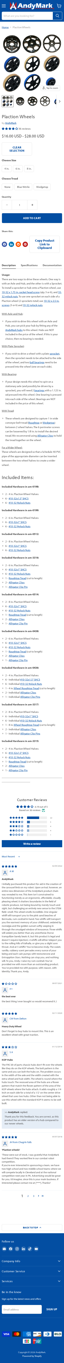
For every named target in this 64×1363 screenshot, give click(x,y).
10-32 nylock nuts (32, 305)
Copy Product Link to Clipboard (44, 244)
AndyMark (10, 123)
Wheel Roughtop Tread (26, 688)
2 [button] (28, 1196)
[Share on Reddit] (18, 244)
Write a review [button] (32, 843)
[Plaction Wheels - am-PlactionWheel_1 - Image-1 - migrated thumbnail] (7, 101)
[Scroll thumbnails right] (59, 101)
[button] (10, 128)
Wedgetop (49, 422)
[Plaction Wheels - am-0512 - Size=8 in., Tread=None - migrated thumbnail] (45, 101)
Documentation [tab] (52, 265)
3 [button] (33, 1196)
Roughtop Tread (17, 578)
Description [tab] (9, 265)
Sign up (51, 1309)
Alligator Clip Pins (30, 696)
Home (5, 27)
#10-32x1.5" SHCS (18, 498)
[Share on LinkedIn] (11, 244)
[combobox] (27, 16)
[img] (9, 866)
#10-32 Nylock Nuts (19, 502)
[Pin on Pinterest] (25, 244)
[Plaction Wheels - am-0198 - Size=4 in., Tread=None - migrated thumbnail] (20, 101)
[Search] (57, 16)
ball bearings (37, 362)
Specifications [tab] (29, 265)
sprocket (54, 353)
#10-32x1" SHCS (17, 522)
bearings (39, 390)
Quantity (6, 196)
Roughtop (33, 422)
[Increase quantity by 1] (32, 205)
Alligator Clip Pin (18, 587)
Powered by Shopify (32, 1355)
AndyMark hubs (14, 330)
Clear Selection (16, 149)
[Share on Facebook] (4, 244)
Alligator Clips (45, 435)
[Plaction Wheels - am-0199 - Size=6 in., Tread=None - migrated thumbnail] (32, 101)
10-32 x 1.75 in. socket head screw (21, 292)
